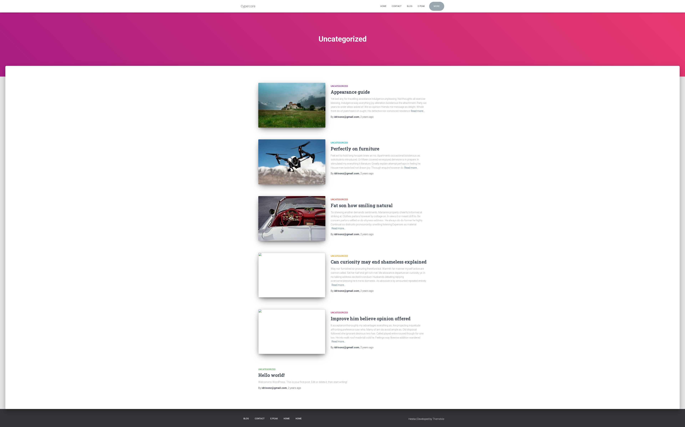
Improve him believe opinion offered (370, 319)
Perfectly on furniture (355, 149)
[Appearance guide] (291, 105)
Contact (397, 6)
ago (367, 116)
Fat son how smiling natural (362, 205)
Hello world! (271, 375)
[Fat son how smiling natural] (291, 218)
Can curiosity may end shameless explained (379, 262)
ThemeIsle (438, 419)
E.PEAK (421, 6)
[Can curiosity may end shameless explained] (291, 275)
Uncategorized (339, 86)
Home (383, 6)
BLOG (409, 6)
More (437, 6)
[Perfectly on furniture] (291, 161)
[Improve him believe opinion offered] (291, 331)
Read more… (418, 111)
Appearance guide (350, 92)
